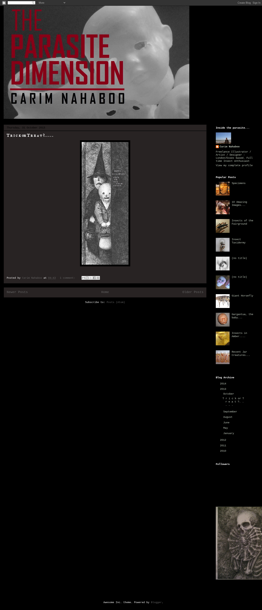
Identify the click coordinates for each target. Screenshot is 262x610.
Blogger (156, 602)
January (229, 433)
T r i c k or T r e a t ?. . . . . (30, 135)
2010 (224, 450)
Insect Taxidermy (239, 241)
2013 (224, 389)
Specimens (239, 183)
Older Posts (193, 292)
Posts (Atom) (116, 302)
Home (105, 292)
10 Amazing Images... (239, 203)
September (231, 411)
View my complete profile (234, 165)
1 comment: (68, 278)
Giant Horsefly (242, 295)
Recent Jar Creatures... (241, 353)
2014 (224, 383)
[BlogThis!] (87, 278)
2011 (224, 445)
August (228, 417)
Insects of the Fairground (242, 222)
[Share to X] (91, 278)
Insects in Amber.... (239, 335)
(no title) (239, 258)
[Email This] (83, 278)
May (226, 427)
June (227, 422)
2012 (224, 440)
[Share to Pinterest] (98, 278)
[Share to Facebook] (94, 278)
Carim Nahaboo (230, 146)
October (229, 393)
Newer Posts (17, 292)
